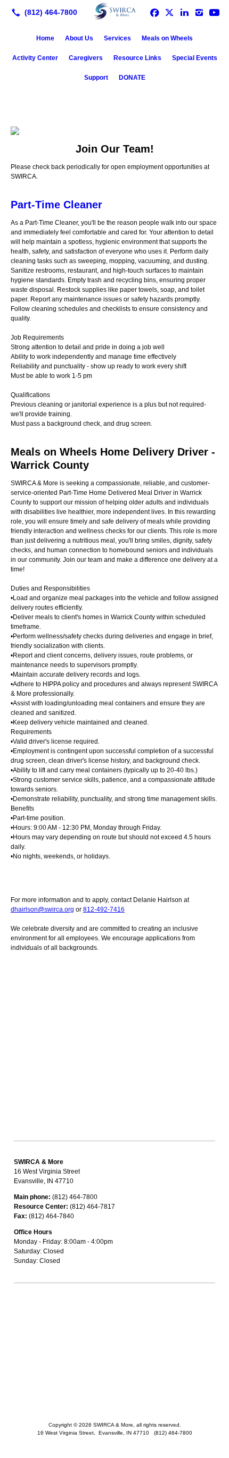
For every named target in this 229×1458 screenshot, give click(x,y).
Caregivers (86, 58)
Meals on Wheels (167, 38)
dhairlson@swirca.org (42, 909)
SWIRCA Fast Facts (42, 1333)
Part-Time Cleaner (56, 204)
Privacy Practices (38, 1363)
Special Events (194, 58)
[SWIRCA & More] (114, 11)
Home (45, 38)
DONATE (132, 77)
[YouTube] (214, 12)
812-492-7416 (104, 909)
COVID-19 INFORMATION (51, 1318)
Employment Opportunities (52, 1348)
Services (117, 38)
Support (96, 77)
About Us (79, 38)
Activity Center (35, 58)
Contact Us (30, 1378)
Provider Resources (42, 1304)
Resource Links (137, 58)
